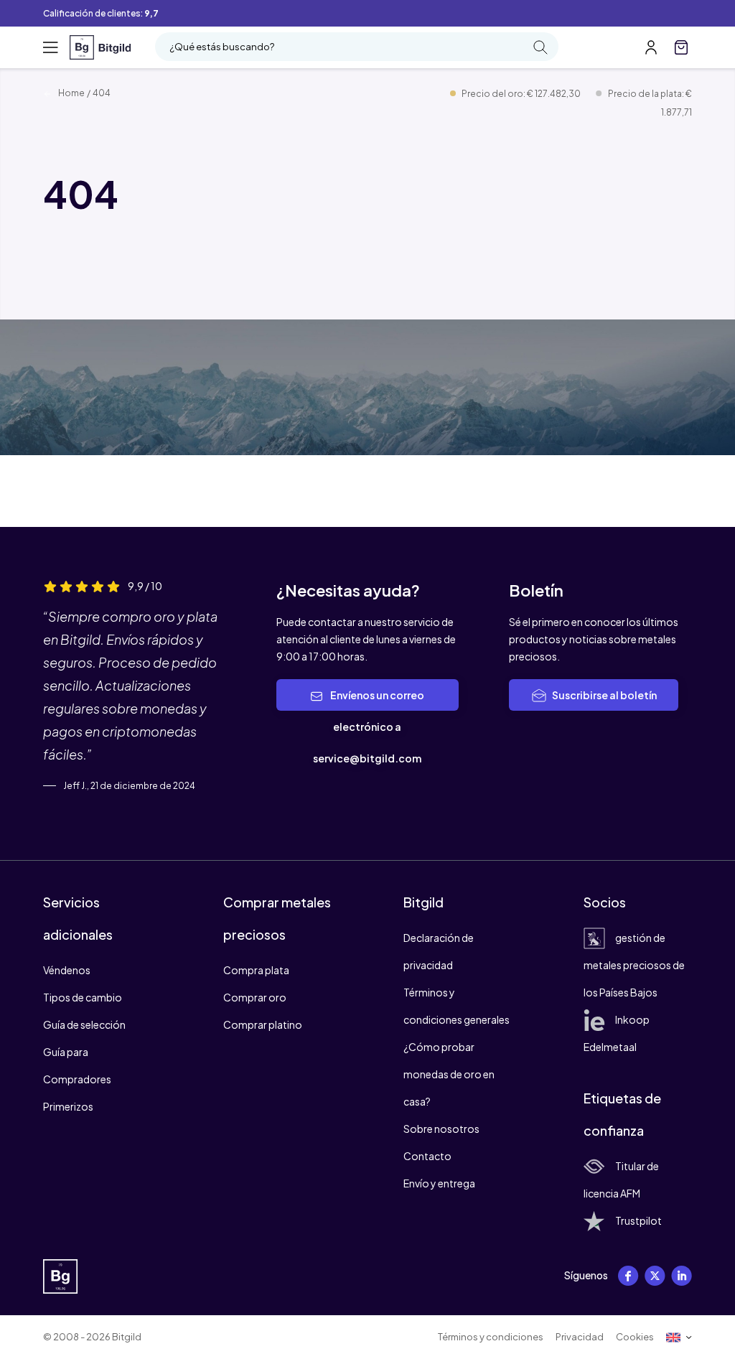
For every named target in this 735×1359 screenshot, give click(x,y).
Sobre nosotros (441, 1128)
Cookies (635, 1336)
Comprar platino (262, 1024)
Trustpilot (638, 1220)
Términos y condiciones (490, 1336)
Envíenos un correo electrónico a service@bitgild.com (368, 726)
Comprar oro (254, 997)
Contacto (427, 1155)
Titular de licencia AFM (621, 1179)
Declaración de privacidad (438, 951)
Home (71, 93)
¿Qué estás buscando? (221, 46)
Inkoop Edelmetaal (617, 1033)
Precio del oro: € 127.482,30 (522, 93)
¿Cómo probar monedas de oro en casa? (449, 1074)
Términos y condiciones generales (456, 1006)
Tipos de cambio (82, 997)
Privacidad (580, 1336)
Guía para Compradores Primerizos (77, 1079)
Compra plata (256, 969)
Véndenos (66, 969)
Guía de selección (84, 1024)
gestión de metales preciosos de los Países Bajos (634, 965)
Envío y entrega (439, 1183)
